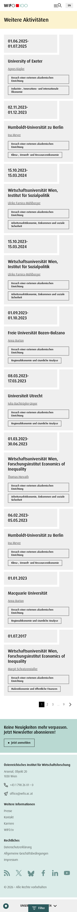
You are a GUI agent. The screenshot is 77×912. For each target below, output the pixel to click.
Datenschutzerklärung (18, 847)
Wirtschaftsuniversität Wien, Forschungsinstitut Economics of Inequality (36, 464)
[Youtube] (67, 873)
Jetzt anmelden (20, 743)
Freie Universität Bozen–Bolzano (36, 333)
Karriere (9, 823)
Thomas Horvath (18, 477)
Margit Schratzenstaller (23, 669)
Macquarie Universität (27, 593)
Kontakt (9, 817)
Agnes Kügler (16, 69)
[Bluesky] (31, 873)
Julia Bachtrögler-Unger (22, 403)
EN (69, 5)
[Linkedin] (55, 873)
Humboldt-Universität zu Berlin (35, 127)
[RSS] (7, 873)
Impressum (11, 860)
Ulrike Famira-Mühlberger (24, 203)
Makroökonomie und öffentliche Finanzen (34, 688)
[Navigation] (58, 5)
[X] (19, 873)
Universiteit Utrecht (25, 396)
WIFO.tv (9, 830)
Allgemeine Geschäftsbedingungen (26, 853)
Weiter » (70, 704)
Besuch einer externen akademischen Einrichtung (32, 79)
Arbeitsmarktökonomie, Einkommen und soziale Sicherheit (38, 224)
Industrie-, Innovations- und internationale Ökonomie (34, 90)
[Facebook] (43, 873)
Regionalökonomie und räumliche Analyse (34, 360)
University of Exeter (25, 61)
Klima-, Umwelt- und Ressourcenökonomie (35, 155)
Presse (8, 811)
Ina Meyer (14, 135)
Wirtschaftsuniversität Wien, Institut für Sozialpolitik (33, 193)
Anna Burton (16, 340)
